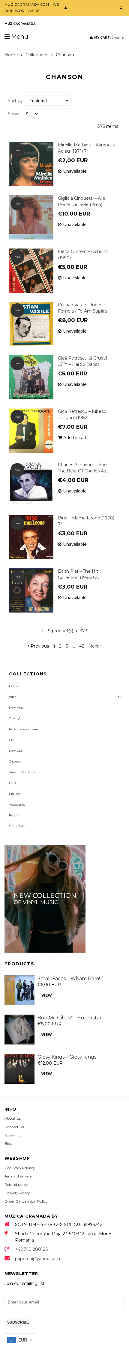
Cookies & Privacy (19, 1167)
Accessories (17, 805)
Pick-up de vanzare (23, 729)
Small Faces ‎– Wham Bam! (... (71, 978)
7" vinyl (14, 718)
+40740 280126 (31, 1249)
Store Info (12, 1135)
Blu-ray (14, 794)
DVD (12, 783)
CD (11, 740)
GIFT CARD (17, 826)
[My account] (65, 8)
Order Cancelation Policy (26, 1201)
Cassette (15, 761)
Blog (8, 1143)
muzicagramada (20, 24)
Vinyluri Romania (22, 772)
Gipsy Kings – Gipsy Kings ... (69, 1057)
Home (11, 54)
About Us (12, 1118)
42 (81, 646)
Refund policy (16, 1184)
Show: (14, 113)
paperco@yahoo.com (37, 1258)
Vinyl (12, 697)
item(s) (109, 38)
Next (93, 646)
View (46, 995)
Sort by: (16, 100)
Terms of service (18, 1176)
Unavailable (75, 171)
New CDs (15, 751)
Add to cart (75, 437)
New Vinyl (16, 708)
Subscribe (18, 1322)
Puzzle (14, 815)
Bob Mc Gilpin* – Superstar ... (72, 1018)
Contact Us (14, 1126)
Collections (37, 54)
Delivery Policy (17, 1193)
